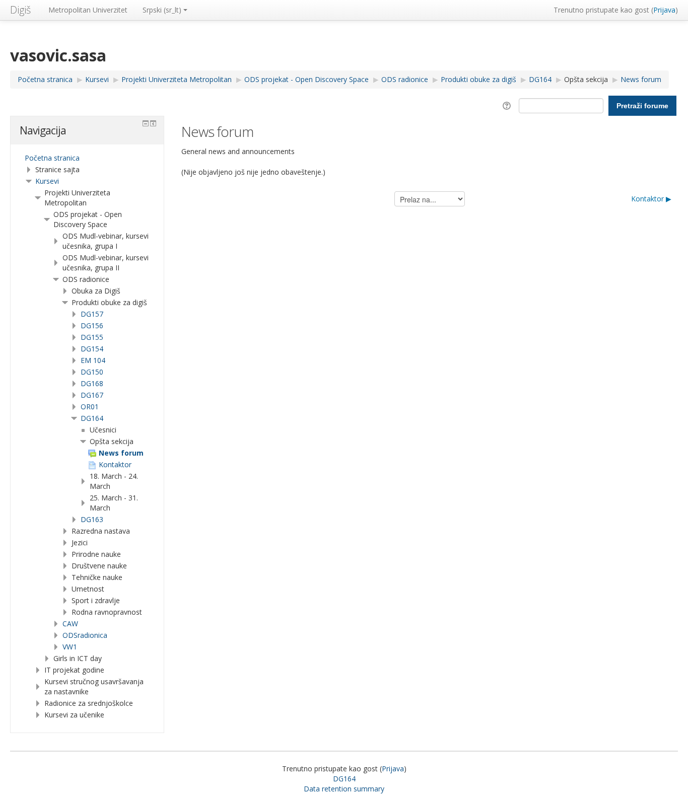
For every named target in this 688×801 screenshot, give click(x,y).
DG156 (92, 325)
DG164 (92, 418)
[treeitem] (87, 158)
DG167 (92, 395)
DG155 (92, 337)
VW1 (69, 646)
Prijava (664, 10)
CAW (70, 623)
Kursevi (47, 181)
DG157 (92, 314)
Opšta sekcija (586, 79)
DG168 (92, 383)
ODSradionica (84, 635)
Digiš (20, 10)
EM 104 (93, 360)
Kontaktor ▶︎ (651, 198)
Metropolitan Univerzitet (87, 10)
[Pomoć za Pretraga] (508, 105)
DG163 (92, 519)
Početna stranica (52, 158)
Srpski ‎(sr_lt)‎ (162, 10)
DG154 (92, 348)
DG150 (92, 372)
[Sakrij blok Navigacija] (146, 123)
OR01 (90, 406)
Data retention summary (344, 788)
